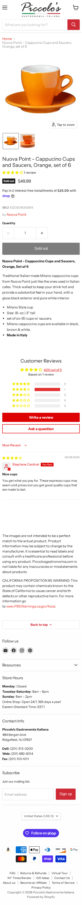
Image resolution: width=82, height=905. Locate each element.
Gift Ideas (42, 878)
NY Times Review (19, 878)
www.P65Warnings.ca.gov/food (30, 606)
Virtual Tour (59, 873)
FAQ (12, 873)
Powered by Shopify (41, 897)
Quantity (8, 223)
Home (7, 39)
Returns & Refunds (33, 873)
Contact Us (62, 878)
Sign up (65, 794)
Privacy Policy (41, 887)
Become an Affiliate (33, 882)
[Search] (73, 24)
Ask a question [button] (41, 428)
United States (39, 816)
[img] (12, 458)
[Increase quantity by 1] (42, 233)
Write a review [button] (41, 417)
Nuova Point (16, 214)
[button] (10, 141)
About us (9, 882)
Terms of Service (63, 882)
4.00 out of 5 (53, 370)
